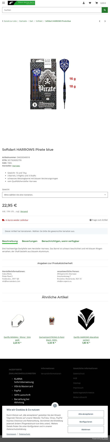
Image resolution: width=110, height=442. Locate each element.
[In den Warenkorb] (4, 29)
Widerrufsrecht (80, 397)
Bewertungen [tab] (29, 241)
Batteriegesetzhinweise (83, 392)
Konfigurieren (86, 422)
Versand (24, 211)
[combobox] (55, 195)
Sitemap (77, 383)
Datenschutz (24, 434)
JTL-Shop (104, 438)
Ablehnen (85, 429)
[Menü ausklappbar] (3, 1)
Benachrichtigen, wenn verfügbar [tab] (60, 241)
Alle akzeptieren (85, 414)
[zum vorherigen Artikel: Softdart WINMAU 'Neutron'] (99, 21)
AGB (75, 378)
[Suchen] (105, 10)
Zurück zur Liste (10, 21)
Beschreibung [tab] (10, 241)
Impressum (11, 434)
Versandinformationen (51, 373)
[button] (84, 3)
